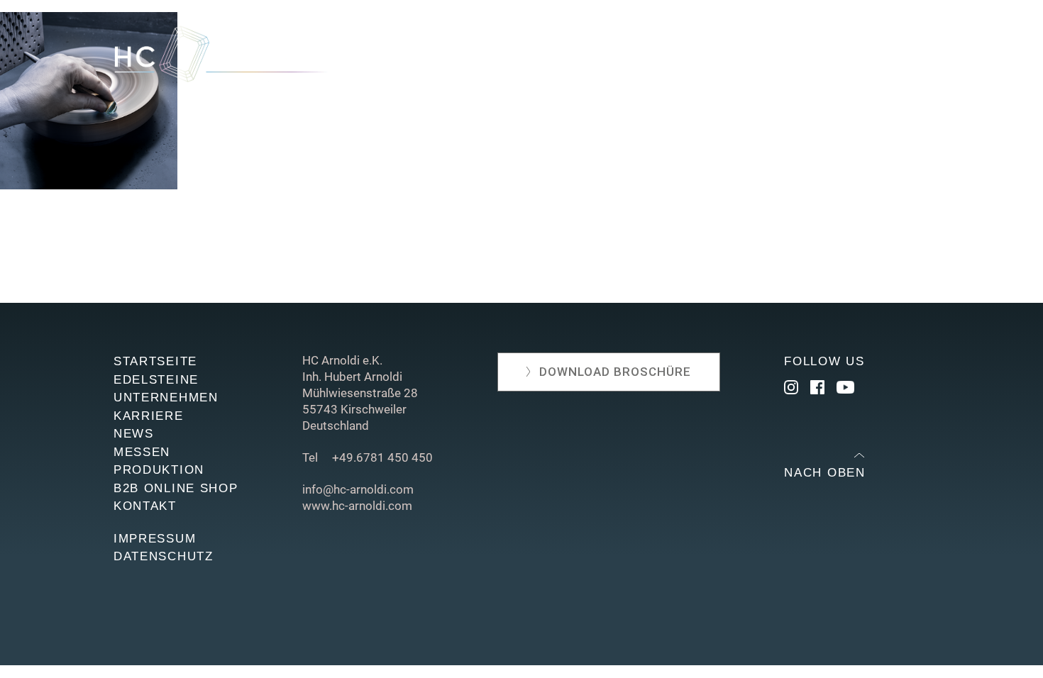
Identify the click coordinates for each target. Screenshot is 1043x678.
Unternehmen (494, 58)
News (575, 58)
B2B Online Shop (176, 488)
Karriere (149, 416)
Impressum (155, 538)
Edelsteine (393, 58)
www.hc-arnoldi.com (357, 506)
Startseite (155, 361)
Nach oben (824, 472)
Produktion (715, 58)
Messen (633, 58)
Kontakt (900, 58)
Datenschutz (164, 556)
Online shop (814, 58)
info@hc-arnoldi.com (358, 489)
